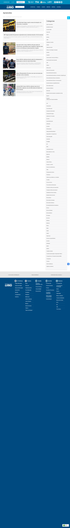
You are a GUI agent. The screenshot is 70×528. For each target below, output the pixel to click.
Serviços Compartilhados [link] (50, 238)
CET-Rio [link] (47, 37)
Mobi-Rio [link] (48, 154)
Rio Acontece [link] (48, 197)
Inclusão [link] (47, 126)
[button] (23, 7)
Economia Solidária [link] (49, 88)
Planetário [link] (48, 174)
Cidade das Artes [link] (49, 47)
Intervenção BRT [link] (49, 136)
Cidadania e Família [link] (49, 42)
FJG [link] (47, 103)
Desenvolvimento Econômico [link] (51, 72)
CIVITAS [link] (47, 52)
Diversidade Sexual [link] (49, 85)
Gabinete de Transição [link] (50, 116)
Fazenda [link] (47, 98)
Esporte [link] (47, 95)
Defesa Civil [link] (48, 67)
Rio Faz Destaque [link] (49, 210)
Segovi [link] (47, 233)
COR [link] (47, 62)
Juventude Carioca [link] (49, 149)
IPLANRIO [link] (48, 141)
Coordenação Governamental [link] (51, 60)
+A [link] (13, 2)
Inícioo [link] (4, 16)
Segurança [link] (48, 235)
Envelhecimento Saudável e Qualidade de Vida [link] (54, 93)
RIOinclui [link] (48, 223)
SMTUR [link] (47, 248)
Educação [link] (48, 90)
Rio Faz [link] (47, 207)
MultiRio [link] (47, 156)
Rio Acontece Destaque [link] (50, 200)
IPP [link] (47, 144)
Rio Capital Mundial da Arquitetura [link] (52, 205)
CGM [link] (47, 39)
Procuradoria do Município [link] (51, 184)
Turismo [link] (47, 261)
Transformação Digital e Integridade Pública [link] (54, 253)
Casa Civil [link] (48, 32)
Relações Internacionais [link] (50, 195)
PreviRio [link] (47, 179)
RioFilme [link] (47, 220)
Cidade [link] (47, 44)
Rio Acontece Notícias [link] (50, 202)
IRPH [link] (47, 146)
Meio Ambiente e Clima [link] (50, 151)
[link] (68, 17)
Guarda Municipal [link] (49, 121)
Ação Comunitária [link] (49, 24)
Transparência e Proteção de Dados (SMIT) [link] (54, 256)
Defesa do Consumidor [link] (50, 70)
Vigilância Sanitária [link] (49, 266)
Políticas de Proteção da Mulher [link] (52, 99)
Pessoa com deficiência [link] (50, 167)
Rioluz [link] (47, 225)
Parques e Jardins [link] (49, 164)
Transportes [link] (48, 258)
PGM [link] (47, 169)
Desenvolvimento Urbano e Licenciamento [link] (53, 80)
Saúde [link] (47, 230)
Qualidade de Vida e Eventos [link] (51, 192)
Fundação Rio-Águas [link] (50, 113)
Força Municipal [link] (8, 16)
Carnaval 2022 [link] (48, 29)
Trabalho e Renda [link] (49, 251)
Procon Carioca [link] (49, 182)
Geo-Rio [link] (47, 118)
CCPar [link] (47, 34)
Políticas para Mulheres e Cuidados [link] (52, 177)
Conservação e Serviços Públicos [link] (52, 57)
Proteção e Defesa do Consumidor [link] (52, 187)
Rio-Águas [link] (48, 215)
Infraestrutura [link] (48, 128)
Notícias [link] (47, 159)
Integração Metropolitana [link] (50, 131)
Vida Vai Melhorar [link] (49, 263)
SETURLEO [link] (48, 243)
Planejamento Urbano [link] (50, 172)
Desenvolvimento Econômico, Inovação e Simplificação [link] (56, 75)
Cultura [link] (47, 65)
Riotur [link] (47, 228)
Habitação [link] (48, 123)
